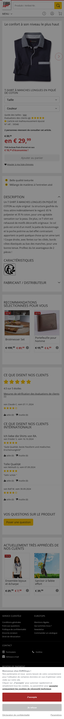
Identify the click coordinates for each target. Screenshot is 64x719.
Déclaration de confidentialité (16, 715)
